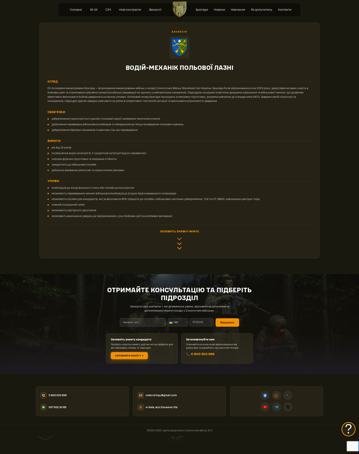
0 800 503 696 (58, 395)
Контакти (284, 9)
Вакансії (155, 9)
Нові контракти (130, 9)
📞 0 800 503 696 (200, 354)
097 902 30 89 (57, 407)
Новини (219, 9)
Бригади (202, 9)
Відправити (227, 322)
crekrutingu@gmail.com (161, 395)
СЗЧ (108, 9)
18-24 (93, 9)
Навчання (238, 9)
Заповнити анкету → (129, 355)
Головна (76, 9)
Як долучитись (261, 9)
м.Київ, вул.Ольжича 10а (161, 407)
